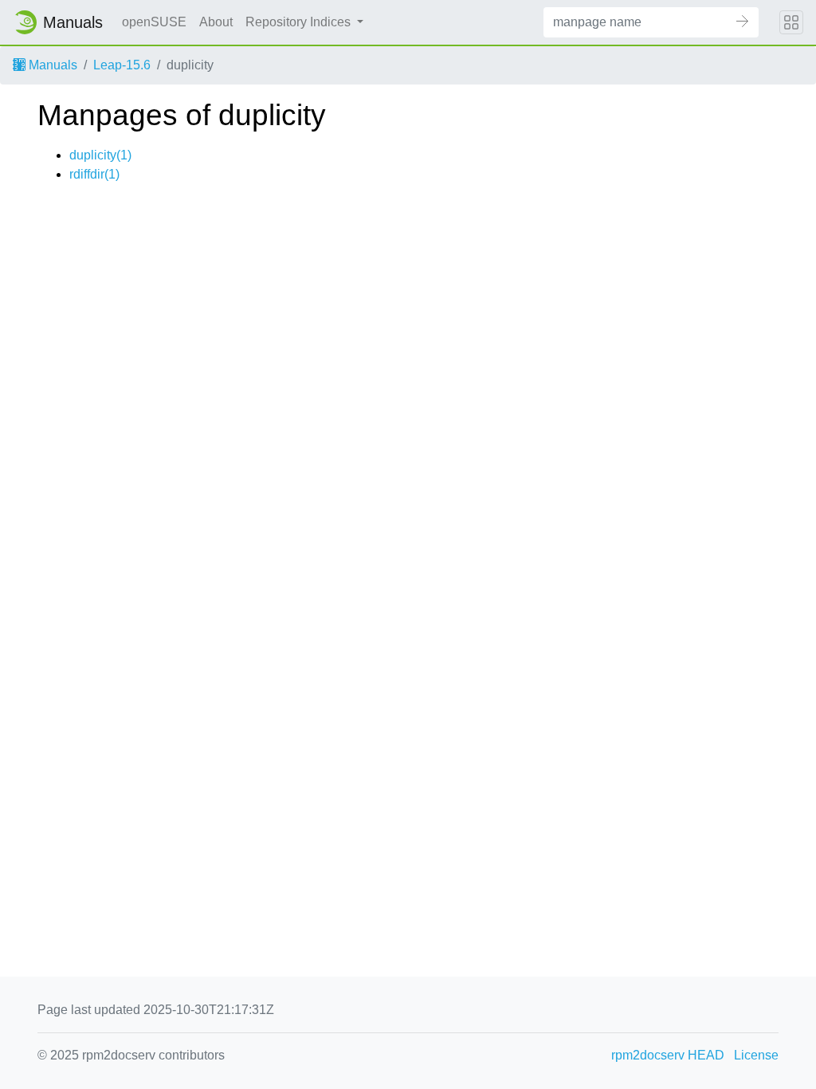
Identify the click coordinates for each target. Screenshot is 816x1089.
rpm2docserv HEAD (667, 1055)
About (216, 22)
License (756, 1055)
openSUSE (154, 22)
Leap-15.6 (122, 65)
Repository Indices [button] (299, 22)
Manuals (51, 65)
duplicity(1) (100, 155)
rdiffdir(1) (94, 174)
